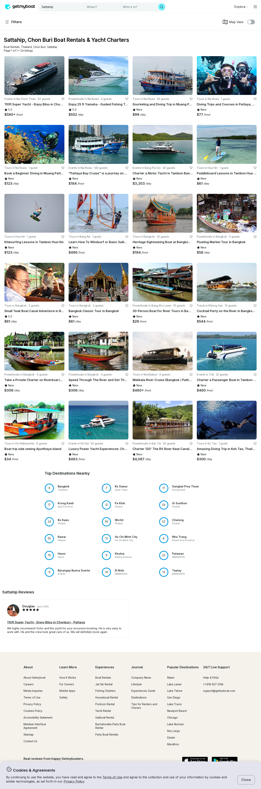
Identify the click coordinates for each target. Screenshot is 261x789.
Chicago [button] (172, 717)
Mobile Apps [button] (67, 690)
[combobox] (61, 7)
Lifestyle (136, 684)
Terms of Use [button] (112, 777)
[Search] (161, 6)
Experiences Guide (143, 690)
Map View (236, 22)
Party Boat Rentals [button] (106, 734)
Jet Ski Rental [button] (104, 684)
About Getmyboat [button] (34, 677)
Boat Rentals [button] (103, 677)
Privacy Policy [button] (74, 781)
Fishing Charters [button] (105, 690)
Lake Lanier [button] (174, 684)
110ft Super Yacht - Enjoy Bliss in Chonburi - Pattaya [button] (46, 622)
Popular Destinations (183, 667)
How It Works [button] (67, 677)
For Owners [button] (66, 684)
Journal (137, 667)
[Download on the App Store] (195, 761)
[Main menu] (255, 7)
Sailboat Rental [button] (104, 717)
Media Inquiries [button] (33, 690)
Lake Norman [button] (175, 724)
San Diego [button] (173, 697)
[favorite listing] (62, 98)
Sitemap (29, 734)
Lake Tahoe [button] (174, 690)
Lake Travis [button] (174, 704)
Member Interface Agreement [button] (35, 726)
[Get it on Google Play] (224, 761)
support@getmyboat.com (219, 690)
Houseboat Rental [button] (106, 697)
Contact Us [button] (30, 741)
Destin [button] (171, 737)
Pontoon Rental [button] (105, 704)
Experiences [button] (104, 667)
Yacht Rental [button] (103, 710)
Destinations (139, 697)
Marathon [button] (173, 744)
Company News (141, 677)
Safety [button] (63, 697)
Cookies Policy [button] (33, 710)
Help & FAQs (211, 677)
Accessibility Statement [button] (38, 717)
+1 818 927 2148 (213, 684)
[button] (11, 47)
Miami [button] (170, 677)
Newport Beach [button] (177, 710)
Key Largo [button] (173, 730)
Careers (29, 684)
